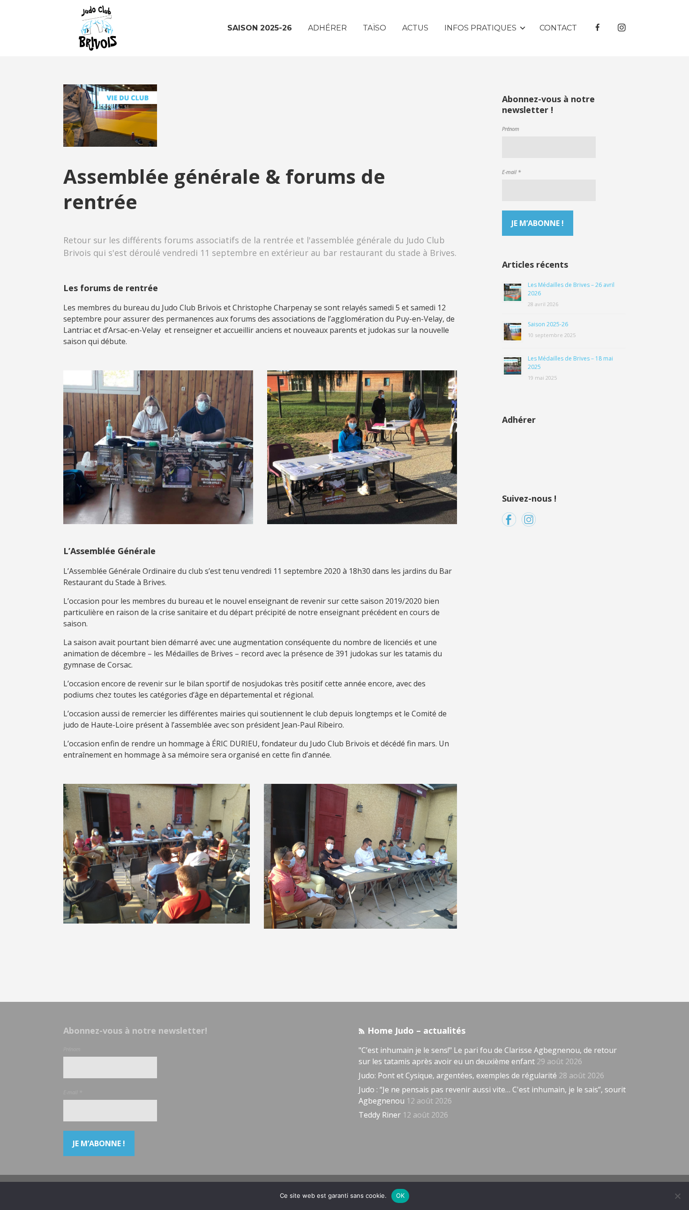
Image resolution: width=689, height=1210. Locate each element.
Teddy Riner (380, 1115)
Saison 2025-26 (548, 324)
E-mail (511, 171)
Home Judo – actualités (416, 1030)
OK (400, 1195)
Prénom (510, 128)
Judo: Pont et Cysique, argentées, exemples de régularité (458, 1075)
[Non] (677, 1196)
